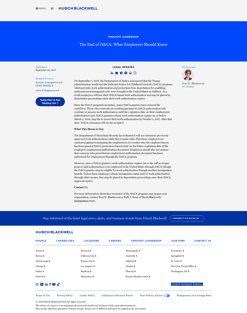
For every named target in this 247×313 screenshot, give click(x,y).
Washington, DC (179, 271)
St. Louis (175, 261)
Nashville (131, 255)
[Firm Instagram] (38, 284)
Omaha (130, 266)
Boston (39, 255)
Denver (40, 276)
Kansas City (87, 261)
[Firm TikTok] (58, 284)
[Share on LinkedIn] (112, 73)
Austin (39, 250)
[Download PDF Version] (135, 73)
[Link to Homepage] (78, 9)
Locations (91, 240)
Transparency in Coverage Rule (194, 295)
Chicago (40, 266)
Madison (85, 271)
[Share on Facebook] (121, 73)
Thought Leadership (123, 37)
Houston (85, 250)
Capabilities (65, 240)
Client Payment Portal (187, 284)
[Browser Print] (130, 73)
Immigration (81, 200)
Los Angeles (87, 266)
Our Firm (178, 240)
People (41, 240)
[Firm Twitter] (42, 284)
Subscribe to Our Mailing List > (50, 102)
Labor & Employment (47, 90)
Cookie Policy (87, 295)
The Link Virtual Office (183, 266)
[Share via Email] (116, 73)
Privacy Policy (65, 295)
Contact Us (202, 240)
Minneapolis (132, 250)
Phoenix (130, 271)
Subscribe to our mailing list (186, 218)
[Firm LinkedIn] (47, 284)
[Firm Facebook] (50, 284)
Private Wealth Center (137, 276)
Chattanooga (42, 261)
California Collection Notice (117, 295)
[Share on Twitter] (126, 73)
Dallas (39, 271)
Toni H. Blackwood (193, 83)
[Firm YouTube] (54, 284)
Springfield (177, 255)
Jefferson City (88, 255)
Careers (115, 240)
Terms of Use (43, 295)
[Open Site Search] (52, 8)
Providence (177, 250)
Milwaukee (87, 276)
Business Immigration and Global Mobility (49, 84)
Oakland (130, 261)
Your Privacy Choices (152, 295)
